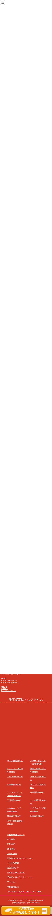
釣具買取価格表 (37, 816)
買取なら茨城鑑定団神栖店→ (10, 682)
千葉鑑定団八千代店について (19, 877)
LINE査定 (11, 849)
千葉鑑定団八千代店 (23, 900)
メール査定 (12, 854)
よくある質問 (13, 863)
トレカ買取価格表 (15, 777)
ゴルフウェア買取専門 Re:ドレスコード (24, 891)
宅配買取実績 (13, 887)
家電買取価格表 (14, 816)
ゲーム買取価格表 (15, 761)
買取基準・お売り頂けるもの (19, 858)
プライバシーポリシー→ (8, 691)
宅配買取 (11, 844)
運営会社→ (4, 689)
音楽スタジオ (13, 868)
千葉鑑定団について (16, 835)
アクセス (11, 882)
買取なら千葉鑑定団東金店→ (10, 680)
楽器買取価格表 (14, 785)
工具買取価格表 (14, 800)
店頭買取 (11, 839)
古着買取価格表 (37, 792)
